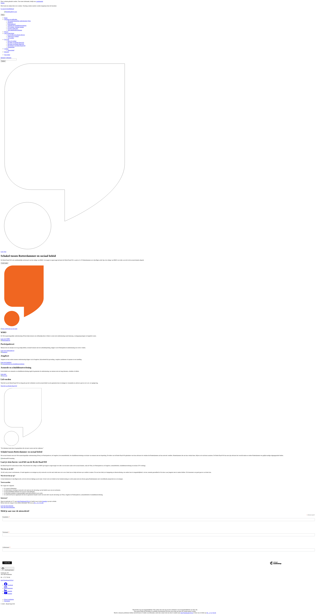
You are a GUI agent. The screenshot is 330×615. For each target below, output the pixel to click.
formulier (44, 501)
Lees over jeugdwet (6, 362)
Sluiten (2, 3)
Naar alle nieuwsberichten (8, 507)
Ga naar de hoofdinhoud (7, 9)
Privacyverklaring (9, 599)
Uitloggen (8, 57)
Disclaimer (7, 601)
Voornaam (5, 532)
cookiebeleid (39, 1)
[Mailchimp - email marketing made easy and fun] (275, 564)
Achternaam (6, 547)
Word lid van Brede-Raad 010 (9, 386)
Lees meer (3, 374)
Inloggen (3, 57)
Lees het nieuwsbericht (7, 506)
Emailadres (6, 517)
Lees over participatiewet (7, 350)
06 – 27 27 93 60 (38, 503)
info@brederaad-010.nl (23, 501)
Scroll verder (4, 263)
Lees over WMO (5, 339)
